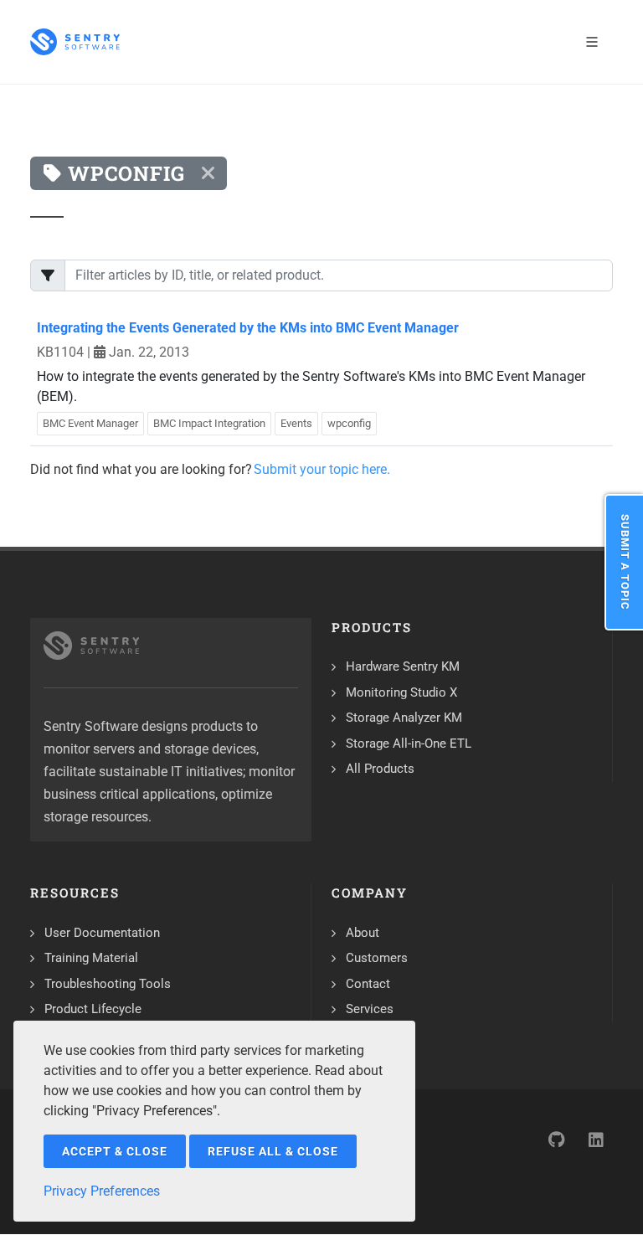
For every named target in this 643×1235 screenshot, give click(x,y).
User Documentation (102, 932)
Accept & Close (114, 1151)
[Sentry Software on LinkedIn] (596, 1139)
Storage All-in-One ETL (408, 743)
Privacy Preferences (102, 1191)
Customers (377, 957)
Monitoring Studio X (401, 692)
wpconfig (349, 423)
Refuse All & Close (273, 1151)
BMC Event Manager (90, 423)
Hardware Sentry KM (403, 666)
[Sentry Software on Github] (556, 1139)
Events (296, 423)
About (362, 932)
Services (370, 1008)
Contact (368, 983)
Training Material (91, 957)
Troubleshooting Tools (107, 983)
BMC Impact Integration (209, 423)
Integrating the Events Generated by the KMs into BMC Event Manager (248, 328)
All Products (380, 768)
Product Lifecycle (92, 1008)
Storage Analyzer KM (404, 717)
